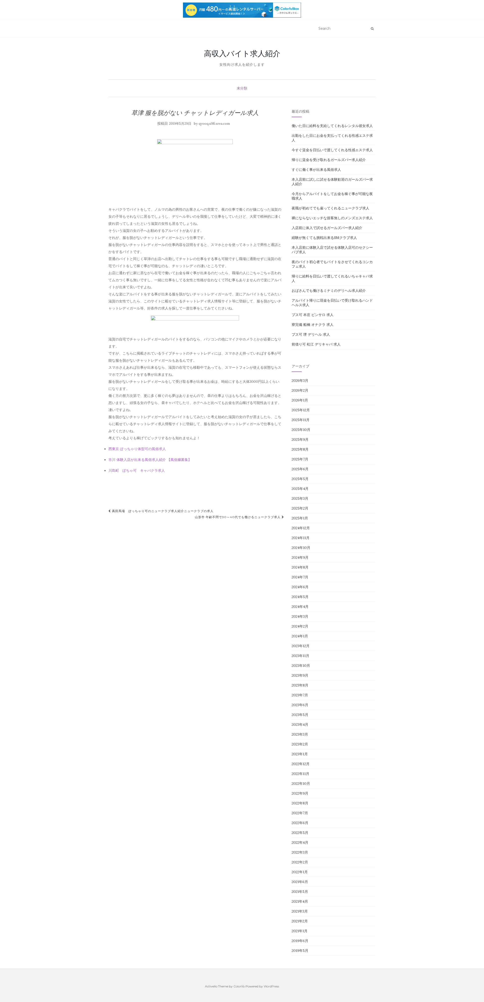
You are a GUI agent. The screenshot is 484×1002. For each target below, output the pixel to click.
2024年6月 (300, 587)
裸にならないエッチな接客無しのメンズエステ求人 (332, 218)
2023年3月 (300, 734)
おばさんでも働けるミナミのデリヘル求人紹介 (329, 290)
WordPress (271, 986)
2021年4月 (300, 901)
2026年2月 (300, 390)
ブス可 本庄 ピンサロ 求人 (313, 314)
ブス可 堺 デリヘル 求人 (311, 334)
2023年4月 (300, 724)
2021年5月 (300, 891)
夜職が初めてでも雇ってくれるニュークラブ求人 (330, 208)
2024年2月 (300, 626)
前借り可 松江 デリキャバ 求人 (316, 344)
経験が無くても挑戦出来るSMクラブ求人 (324, 237)
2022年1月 (300, 872)
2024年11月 (301, 538)
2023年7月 (300, 695)
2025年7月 (300, 459)
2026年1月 (300, 400)
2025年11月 (301, 420)
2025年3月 (300, 498)
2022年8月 (300, 803)
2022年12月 (301, 764)
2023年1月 (300, 754)
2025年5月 (300, 479)
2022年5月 (300, 832)
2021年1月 (300, 931)
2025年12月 (301, 410)
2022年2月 (300, 862)
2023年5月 (300, 714)
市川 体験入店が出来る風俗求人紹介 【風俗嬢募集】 (150, 459)
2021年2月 (300, 921)
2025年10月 (301, 429)
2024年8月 (300, 567)
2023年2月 (300, 744)
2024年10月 (301, 547)
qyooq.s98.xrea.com (214, 123)
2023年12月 (301, 646)
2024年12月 (301, 528)
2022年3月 (300, 852)
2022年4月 (300, 842)
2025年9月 (300, 439)
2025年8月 (300, 449)
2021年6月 (300, 882)
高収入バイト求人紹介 (242, 53)
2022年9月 (300, 793)
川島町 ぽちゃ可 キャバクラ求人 (136, 470)
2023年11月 (300, 655)
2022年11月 (300, 773)
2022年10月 (301, 783)
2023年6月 (300, 705)
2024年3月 (300, 616)
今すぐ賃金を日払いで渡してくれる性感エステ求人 (332, 150)
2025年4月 (300, 488)
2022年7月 (300, 813)
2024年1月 (300, 636)
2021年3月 (300, 911)
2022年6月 (300, 823)
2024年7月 (300, 577)
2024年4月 (300, 606)
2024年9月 (300, 557)
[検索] (372, 29)
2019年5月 (300, 950)
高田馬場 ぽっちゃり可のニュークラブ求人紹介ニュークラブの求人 (162, 511)
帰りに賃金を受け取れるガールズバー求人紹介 (329, 160)
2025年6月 (300, 469)
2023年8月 (300, 685)
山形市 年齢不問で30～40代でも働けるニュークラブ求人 (238, 517)
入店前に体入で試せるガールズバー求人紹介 (327, 228)
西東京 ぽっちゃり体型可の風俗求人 (137, 449)
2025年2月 (300, 508)
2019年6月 (300, 940)
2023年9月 (300, 675)
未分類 (242, 88)
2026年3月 (300, 380)
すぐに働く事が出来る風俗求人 (316, 169)
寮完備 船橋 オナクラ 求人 (313, 324)
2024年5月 (300, 596)
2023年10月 (301, 665)
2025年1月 (300, 518)
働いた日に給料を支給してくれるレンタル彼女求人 (332, 125)
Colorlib (239, 986)
